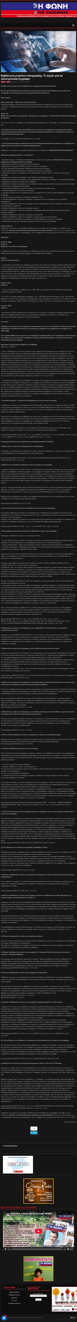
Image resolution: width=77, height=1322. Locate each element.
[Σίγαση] (68, 1249)
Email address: (38, 1293)
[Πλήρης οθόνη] (71, 1249)
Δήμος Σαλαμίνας (14, 1292)
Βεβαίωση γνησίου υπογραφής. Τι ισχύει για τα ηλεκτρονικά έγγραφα (32, 77)
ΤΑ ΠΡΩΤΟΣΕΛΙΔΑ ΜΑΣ (10, 1146)
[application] (38, 1231)
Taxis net (14, 1300)
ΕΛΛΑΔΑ (8, 81)
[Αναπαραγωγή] (6, 1249)
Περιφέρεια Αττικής (14, 1295)
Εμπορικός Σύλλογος (14, 1303)
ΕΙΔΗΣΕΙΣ (3, 81)
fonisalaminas (26, 82)
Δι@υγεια (14, 1298)
